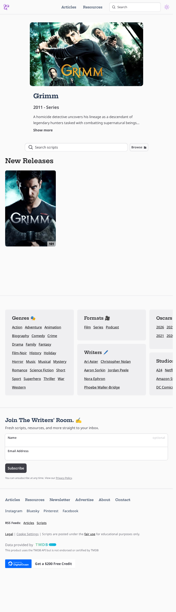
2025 (170, 327)
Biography (20, 335)
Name (86, 438)
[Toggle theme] (167, 7)
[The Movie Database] (45, 544)
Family (31, 344)
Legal (9, 534)
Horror (17, 361)
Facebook (70, 511)
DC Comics (165, 387)
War (61, 378)
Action (17, 327)
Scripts (42, 523)
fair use (89, 534)
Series (98, 327)
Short (60, 370)
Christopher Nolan (116, 361)
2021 (160, 335)
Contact (122, 500)
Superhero (32, 378)
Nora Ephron (94, 378)
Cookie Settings (28, 534)
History (35, 353)
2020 (170, 335)
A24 (159, 370)
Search (122, 7)
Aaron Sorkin (94, 370)
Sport (16, 378)
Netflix (170, 370)
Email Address (18, 451)
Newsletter (60, 500)
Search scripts (46, 147)
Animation (52, 327)
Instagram (13, 511)
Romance (19, 370)
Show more (43, 130)
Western (19, 387)
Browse (136, 147)
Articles (68, 7)
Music (31, 361)
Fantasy (45, 344)
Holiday (50, 353)
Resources (92, 7)
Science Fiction (42, 370)
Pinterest (51, 511)
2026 (160, 327)
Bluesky (33, 511)
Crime (52, 335)
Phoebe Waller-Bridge (102, 387)
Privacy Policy (64, 478)
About (104, 500)
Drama (17, 344)
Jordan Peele (118, 370)
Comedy (38, 335)
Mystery (59, 361)
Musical (44, 361)
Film (87, 327)
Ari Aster (91, 361)
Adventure (33, 327)
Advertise (84, 500)
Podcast (112, 327)
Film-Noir (19, 353)
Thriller (49, 378)
